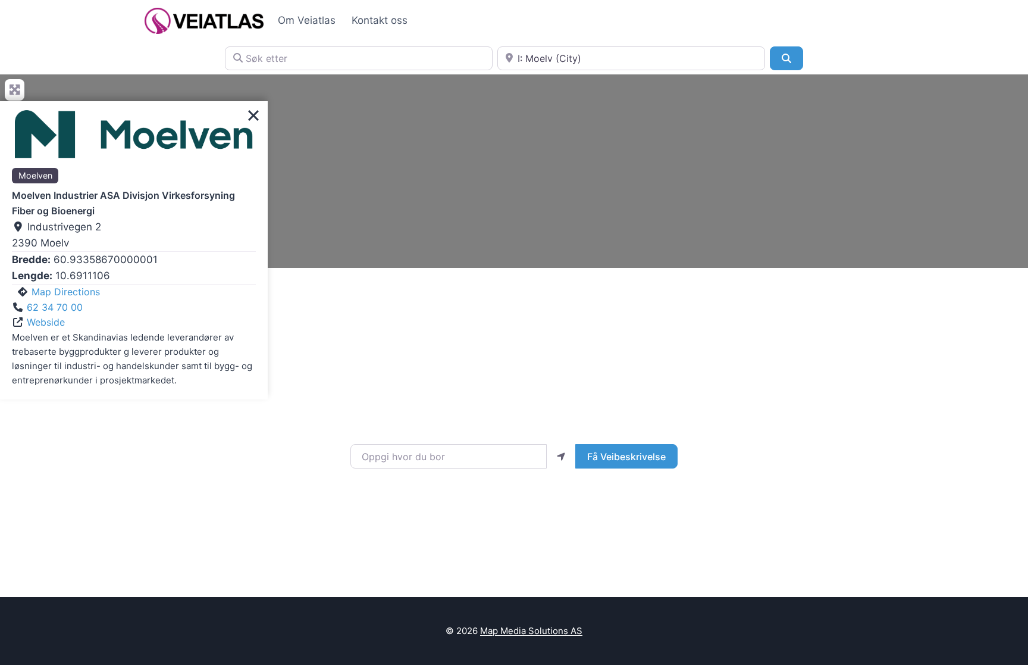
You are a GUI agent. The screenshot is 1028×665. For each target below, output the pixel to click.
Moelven (35, 175)
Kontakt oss (380, 20)
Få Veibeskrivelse (626, 457)
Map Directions (66, 292)
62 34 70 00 (55, 307)
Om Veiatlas (307, 20)
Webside (46, 322)
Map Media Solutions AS (531, 630)
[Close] (253, 115)
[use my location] (561, 456)
